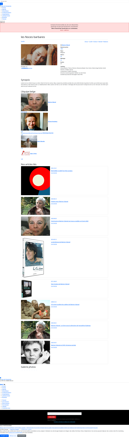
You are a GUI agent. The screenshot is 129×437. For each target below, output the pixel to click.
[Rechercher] (1, 4)
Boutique (4, 17)
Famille (23, 41)
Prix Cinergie (5, 405)
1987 (61, 48)
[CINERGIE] (5, 6)
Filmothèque (5, 11)
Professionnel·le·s (6, 12)
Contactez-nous (6, 408)
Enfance (95, 41)
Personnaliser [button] (21, 435)
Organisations (5, 14)
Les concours (5, 401)
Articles (4, 7)
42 (61, 60)
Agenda (4, 9)
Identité (100, 41)
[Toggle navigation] (1, 22)
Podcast (4, 19)
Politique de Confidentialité (15, 432)
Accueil (4, 386)
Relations (105, 41)
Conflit (90, 41)
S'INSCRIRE (52, 417)
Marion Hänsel (66, 45)
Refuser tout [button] (13, 435)
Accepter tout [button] (4, 435)
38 (61, 56)
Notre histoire (5, 403)
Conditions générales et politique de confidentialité (64, 421)
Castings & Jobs (6, 15)
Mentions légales (14, 429)
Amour (86, 41)
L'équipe (4, 406)
